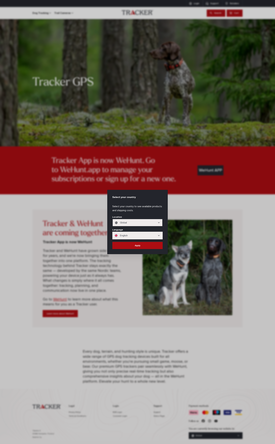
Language (117, 229)
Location (117, 217)
